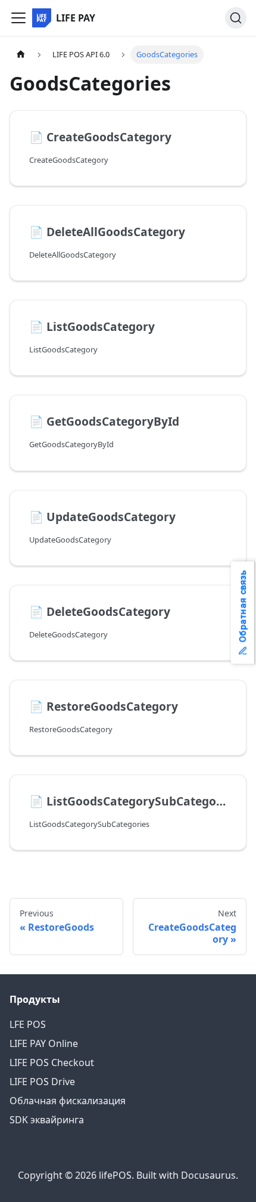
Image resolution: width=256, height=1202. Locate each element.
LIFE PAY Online (44, 1043)
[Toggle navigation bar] (18, 18)
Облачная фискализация (68, 1100)
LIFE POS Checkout (52, 1062)
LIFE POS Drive (42, 1081)
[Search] (235, 18)
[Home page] (21, 54)
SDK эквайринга (47, 1119)
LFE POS (28, 1024)
